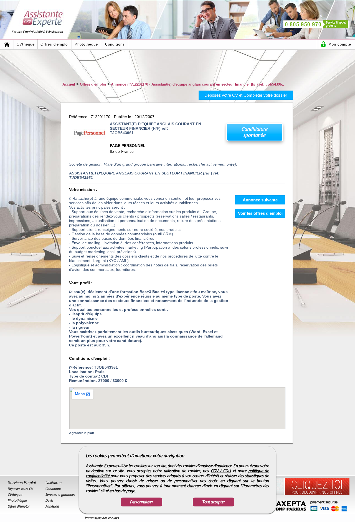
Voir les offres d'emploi (260, 213)
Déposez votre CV (20, 489)
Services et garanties (60, 495)
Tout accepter (213, 501)
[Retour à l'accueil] (7, 44)
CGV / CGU (221, 470)
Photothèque (86, 44)
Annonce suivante (260, 200)
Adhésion (52, 506)
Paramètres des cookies (102, 518)
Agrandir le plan (81, 433)
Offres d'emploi (54, 44)
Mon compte (339, 44)
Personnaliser (141, 501)
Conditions (115, 44)
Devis (49, 501)
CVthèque (26, 44)
